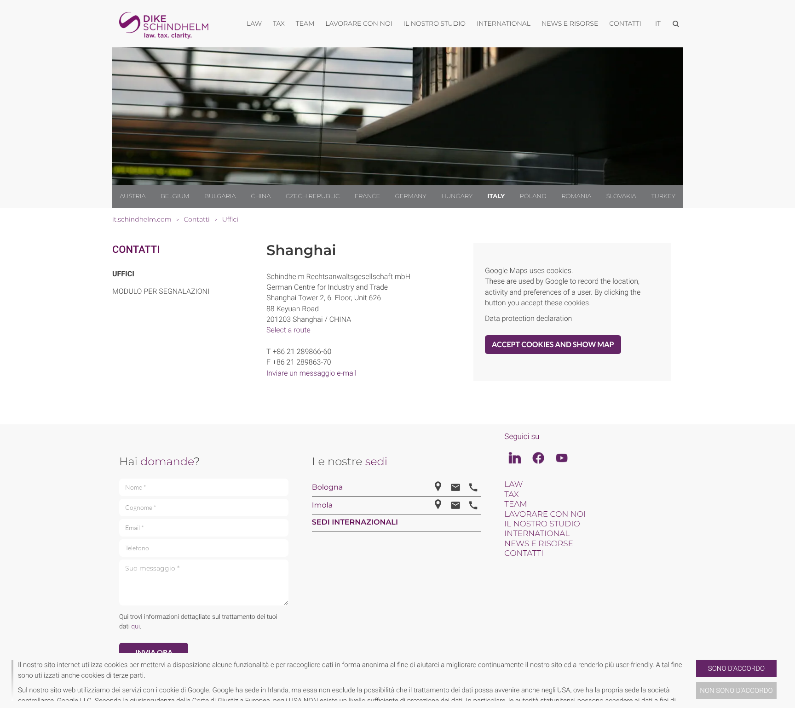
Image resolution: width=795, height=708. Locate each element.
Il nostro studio (542, 524)
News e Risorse (538, 543)
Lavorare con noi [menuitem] (358, 23)
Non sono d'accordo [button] (736, 690)
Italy (496, 196)
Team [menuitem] (305, 23)
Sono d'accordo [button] (736, 668)
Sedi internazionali (355, 522)
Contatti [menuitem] (625, 23)
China (261, 196)
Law (513, 484)
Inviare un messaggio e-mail (311, 373)
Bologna (327, 487)
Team (515, 504)
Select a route (288, 329)
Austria (132, 196)
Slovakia (621, 196)
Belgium (175, 196)
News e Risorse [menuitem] (570, 23)
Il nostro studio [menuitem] (434, 23)
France (367, 196)
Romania (576, 196)
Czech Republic (313, 196)
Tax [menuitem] (279, 23)
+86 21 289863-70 (301, 362)
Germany (410, 196)
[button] (692, 680)
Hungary (456, 196)
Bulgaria (220, 196)
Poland (533, 196)
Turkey (663, 196)
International (537, 533)
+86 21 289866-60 (301, 351)
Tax (511, 494)
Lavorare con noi (545, 514)
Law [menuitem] (254, 23)
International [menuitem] (503, 23)
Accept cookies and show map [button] (553, 344)
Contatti (136, 250)
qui (135, 626)
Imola (322, 505)
